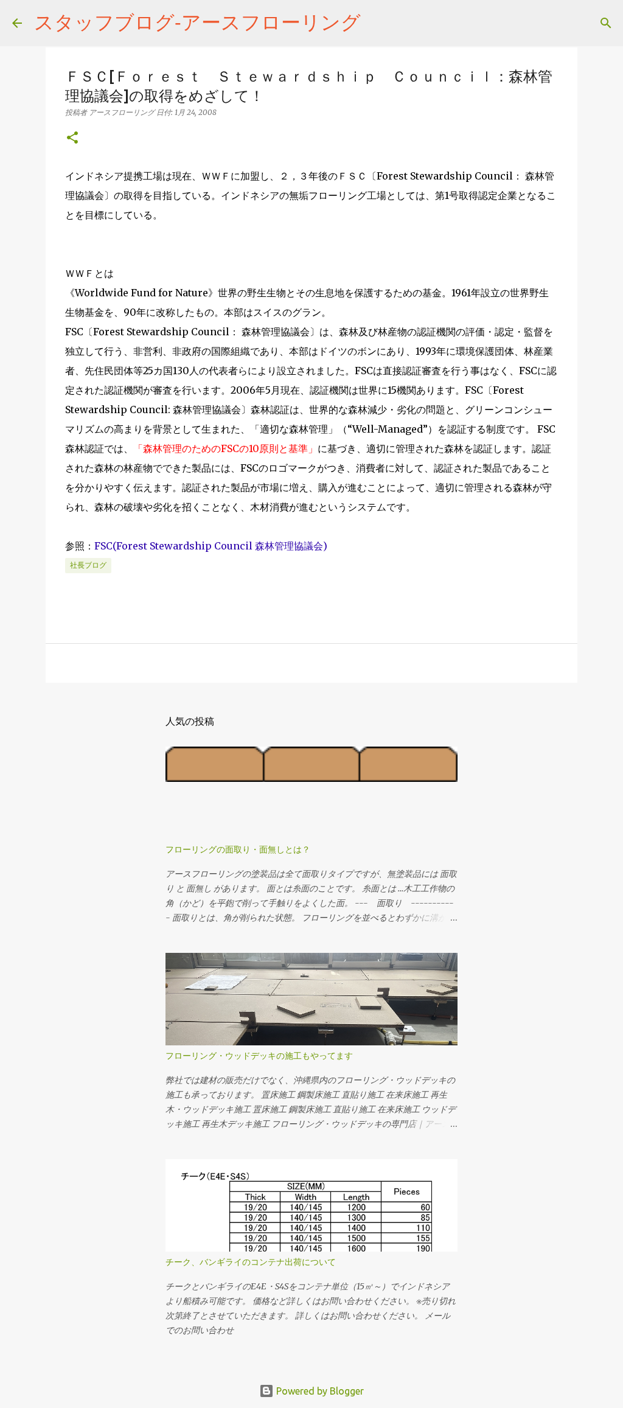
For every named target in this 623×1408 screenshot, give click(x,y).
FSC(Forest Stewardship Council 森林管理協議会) (210, 546)
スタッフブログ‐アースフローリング (197, 22)
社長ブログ (88, 565)
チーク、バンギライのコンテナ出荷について (250, 1262)
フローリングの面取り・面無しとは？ (237, 849)
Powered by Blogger (319, 1390)
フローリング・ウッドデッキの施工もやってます (259, 1056)
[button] (72, 138)
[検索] (378, 23)
